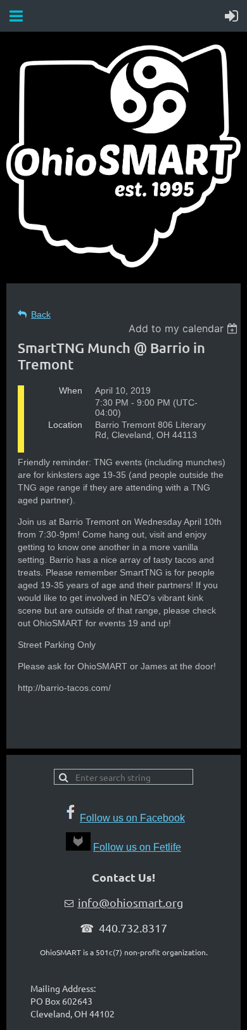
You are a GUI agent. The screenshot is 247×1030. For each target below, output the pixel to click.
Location (65, 425)
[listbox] (185, 328)
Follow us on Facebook (132, 818)
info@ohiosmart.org (130, 902)
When (70, 390)
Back (41, 314)
